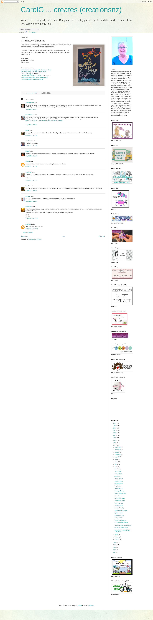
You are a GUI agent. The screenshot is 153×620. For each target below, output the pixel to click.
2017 (114, 445)
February (117, 537)
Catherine (28, 172)
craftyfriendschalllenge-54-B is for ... (32, 75)
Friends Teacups (119, 515)
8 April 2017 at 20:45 (31, 190)
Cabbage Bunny (119, 491)
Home (63, 236)
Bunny (27, 130)
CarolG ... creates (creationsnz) (71, 10)
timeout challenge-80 (27, 73)
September (118, 454)
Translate (33, 32)
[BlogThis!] (44, 93)
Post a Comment (28, 232)
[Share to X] (46, 93)
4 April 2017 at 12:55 (31, 145)
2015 (114, 545)
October (117, 452)
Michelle (28, 196)
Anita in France (30, 102)
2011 (114, 552)
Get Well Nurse (118, 481)
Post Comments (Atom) (35, 239)
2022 (114, 433)
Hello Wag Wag (118, 503)
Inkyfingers (29, 206)
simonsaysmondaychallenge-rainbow (32, 79)
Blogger (91, 605)
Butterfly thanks (118, 488)
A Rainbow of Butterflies (121, 522)
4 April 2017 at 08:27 (31, 109)
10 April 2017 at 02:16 (32, 218)
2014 (114, 547)
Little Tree (117, 469)
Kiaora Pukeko (118, 478)
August (117, 457)
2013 (114, 550)
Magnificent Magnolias (120, 510)
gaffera (80, 605)
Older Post (102, 236)
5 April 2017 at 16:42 (31, 180)
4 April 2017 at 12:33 (31, 135)
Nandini (28, 186)
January (117, 539)
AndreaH (28, 224)
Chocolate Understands (121, 527)
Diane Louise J (30, 115)
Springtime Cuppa (119, 498)
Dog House (117, 471)
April (116, 467)
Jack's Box (117, 476)
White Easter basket (120, 493)
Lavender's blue (119, 496)
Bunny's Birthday (119, 508)
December (118, 447)
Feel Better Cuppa (119, 500)
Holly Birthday (118, 474)
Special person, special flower (122, 525)
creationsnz (29, 141)
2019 (114, 440)
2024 (114, 428)
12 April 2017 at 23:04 (32, 229)
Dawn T (28, 161)
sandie (27, 151)
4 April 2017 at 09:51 (31, 125)
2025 (114, 425)
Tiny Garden (117, 486)
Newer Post (24, 236)
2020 (114, 438)
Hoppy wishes (118, 518)
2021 (114, 435)
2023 (114, 430)
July (116, 459)
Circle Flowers (118, 483)
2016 (114, 542)
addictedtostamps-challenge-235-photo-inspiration (36, 70)
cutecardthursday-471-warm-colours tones (33, 72)
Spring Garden (118, 513)
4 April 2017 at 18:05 (31, 156)
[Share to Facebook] (48, 93)
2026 (114, 423)
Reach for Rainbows (120, 520)
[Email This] (42, 93)
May (116, 464)
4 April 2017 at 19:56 (31, 166)
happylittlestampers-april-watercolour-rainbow (34, 77)
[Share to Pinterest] (50, 93)
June (116, 462)
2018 (114, 442)
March (117, 534)
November (118, 449)
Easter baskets (118, 505)
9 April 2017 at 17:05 (31, 201)
